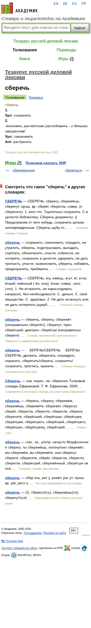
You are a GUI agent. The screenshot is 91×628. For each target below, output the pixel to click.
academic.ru (19, 8)
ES (74, 4)
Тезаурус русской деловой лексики (45, 41)
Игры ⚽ (66, 59)
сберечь (12, 242)
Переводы (66, 50)
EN (56, 4)
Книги (24, 59)
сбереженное (24, 170)
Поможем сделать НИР (46, 163)
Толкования (25, 50)
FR (84, 4)
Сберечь (12, 381)
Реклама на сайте (54, 532)
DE (65, 4)
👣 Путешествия (12, 540)
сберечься (73, 170)
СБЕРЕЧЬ (13, 201)
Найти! (79, 28)
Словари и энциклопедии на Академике (43, 18)
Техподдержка (33, 532)
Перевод (36, 97)
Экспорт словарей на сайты (19, 547)
